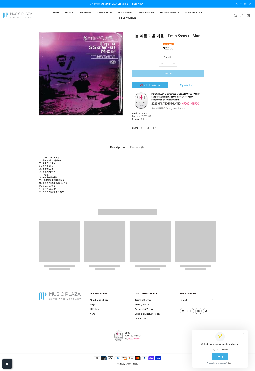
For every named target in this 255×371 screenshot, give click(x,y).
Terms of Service (143, 300)
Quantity (168, 57)
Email (184, 300)
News (92, 313)
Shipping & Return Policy (147, 313)
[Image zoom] (81, 73)
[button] (168, 73)
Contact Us (140, 318)
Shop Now (137, 3)
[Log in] (241, 15)
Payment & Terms (144, 309)
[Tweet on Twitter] (148, 128)
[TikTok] (250, 4)
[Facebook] (241, 4)
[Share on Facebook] (142, 128)
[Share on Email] (155, 128)
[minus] (162, 63)
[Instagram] (245, 4)
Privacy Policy (142, 304)
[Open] (7, 364)
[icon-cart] (248, 15)
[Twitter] (236, 4)
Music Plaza (131, 363)
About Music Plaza (99, 300)
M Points (94, 309)
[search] (235, 15)
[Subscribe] (212, 300)
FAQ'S (92, 304)
